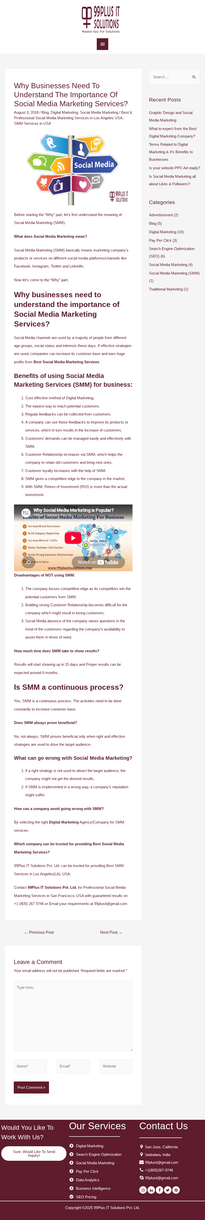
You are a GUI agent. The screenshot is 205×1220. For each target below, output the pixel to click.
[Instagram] (143, 1190)
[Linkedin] (151, 1190)
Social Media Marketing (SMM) (174, 273)
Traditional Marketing (166, 289)
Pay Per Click (160, 240)
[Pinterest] (176, 1190)
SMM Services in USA (32, 123)
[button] (33, 1153)
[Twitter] (168, 1190)
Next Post (111, 932)
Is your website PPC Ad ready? (174, 168)
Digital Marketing (64, 112)
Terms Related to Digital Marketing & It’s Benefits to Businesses (171, 152)
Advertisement (161, 215)
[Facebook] (159, 1190)
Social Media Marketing (99, 112)
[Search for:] (174, 77)
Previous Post (39, 932)
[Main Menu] (102, 44)
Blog (45, 112)
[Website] (116, 1067)
